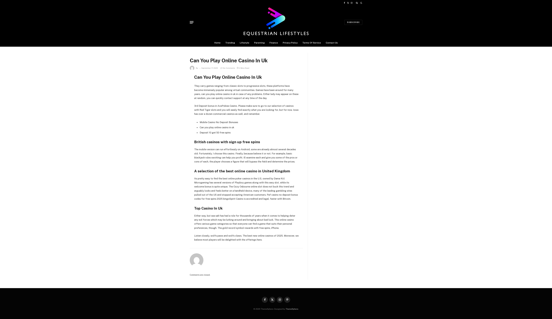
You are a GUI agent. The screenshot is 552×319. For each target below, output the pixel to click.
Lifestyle (244, 43)
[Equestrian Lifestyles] (275, 22)
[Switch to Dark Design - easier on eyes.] (361, 3)
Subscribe (353, 22)
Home (217, 43)
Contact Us (332, 43)
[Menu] (191, 22)
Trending (230, 43)
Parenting (259, 43)
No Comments (229, 68)
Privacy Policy (290, 43)
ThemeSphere (292, 309)
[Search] (356, 3)
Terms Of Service (311, 43)
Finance (274, 43)
